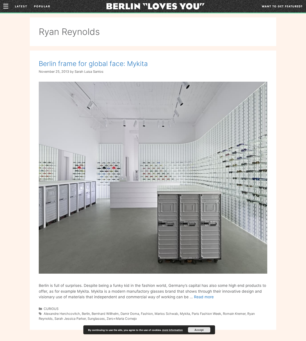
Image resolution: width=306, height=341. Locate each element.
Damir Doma (130, 313)
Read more (204, 297)
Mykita (185, 313)
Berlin (86, 313)
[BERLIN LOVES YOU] (155, 6)
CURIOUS (51, 309)
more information (172, 330)
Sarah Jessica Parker (70, 318)
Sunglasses (96, 318)
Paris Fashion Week (206, 313)
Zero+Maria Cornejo (122, 318)
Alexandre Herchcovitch (62, 313)
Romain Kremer (234, 313)
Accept (199, 330)
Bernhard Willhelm (105, 313)
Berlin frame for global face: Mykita (93, 64)
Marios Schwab (166, 313)
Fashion (147, 313)
